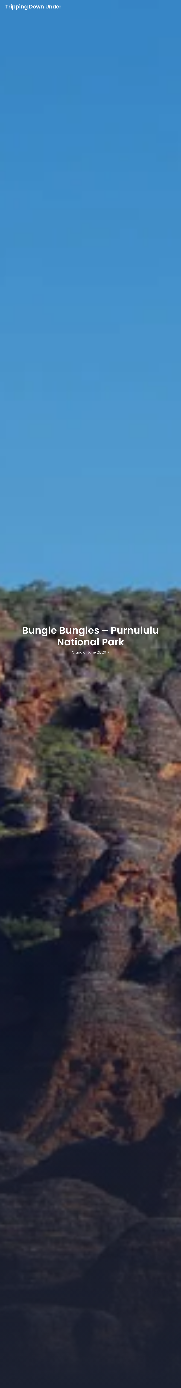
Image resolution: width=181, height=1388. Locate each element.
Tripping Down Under (33, 7)
